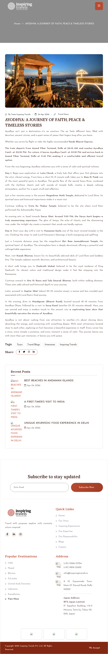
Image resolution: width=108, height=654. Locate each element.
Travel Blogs (33, 345)
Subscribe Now (86, 487)
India (10, 563)
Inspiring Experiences (69, 526)
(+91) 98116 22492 (72, 567)
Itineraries (50, 345)
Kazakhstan (14, 594)
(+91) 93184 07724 (73, 563)
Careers (62, 547)
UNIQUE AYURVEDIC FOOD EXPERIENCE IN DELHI (56, 423)
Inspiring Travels (68, 345)
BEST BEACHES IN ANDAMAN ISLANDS (48, 380)
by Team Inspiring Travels (19, 114)
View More (13, 599)
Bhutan (11, 573)
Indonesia (13, 589)
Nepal (11, 568)
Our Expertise (65, 531)
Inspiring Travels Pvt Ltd (31, 646)
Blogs (61, 542)
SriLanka (12, 578)
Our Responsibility (67, 536)
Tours (19, 345)
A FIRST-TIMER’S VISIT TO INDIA (44, 402)
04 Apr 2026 (43, 114)
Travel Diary (63, 114)
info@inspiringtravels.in (76, 573)
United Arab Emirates (19, 584)
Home (17, 24)
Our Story (63, 521)
